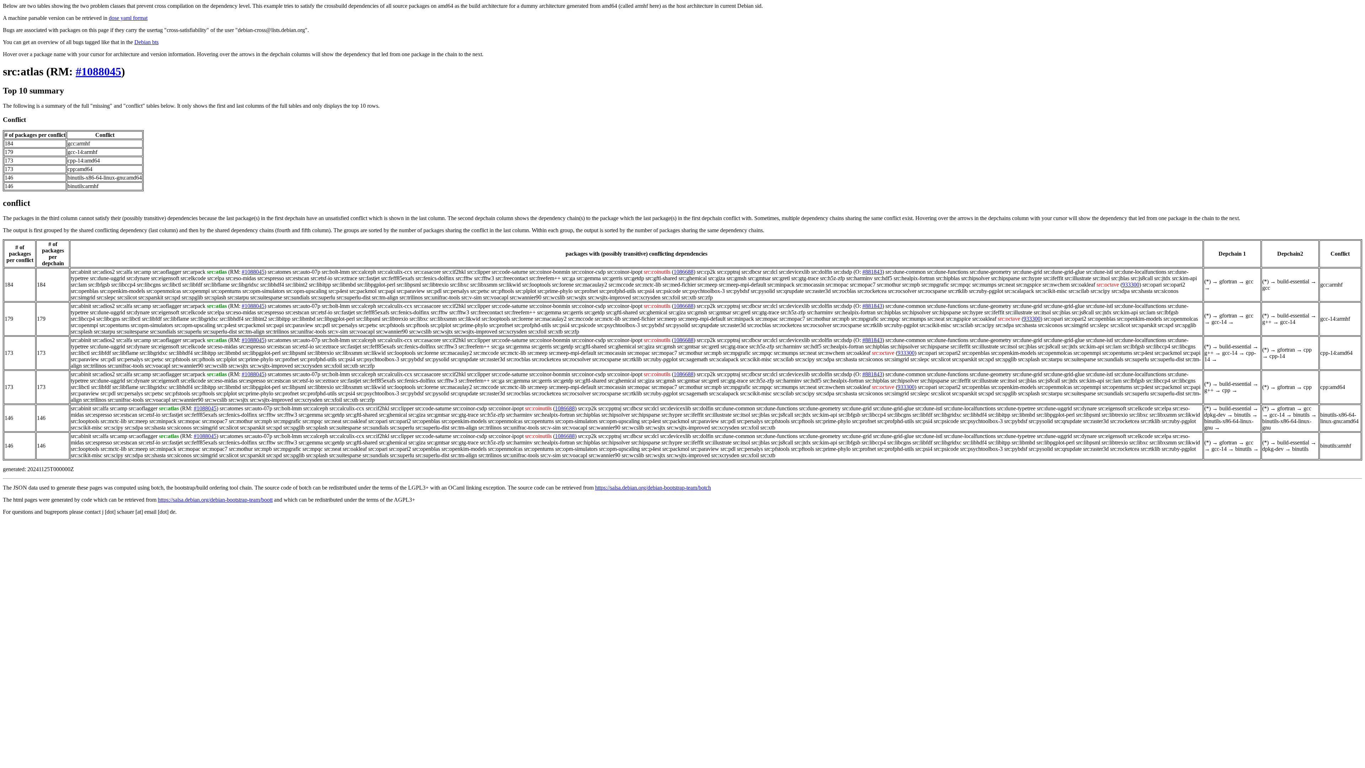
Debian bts (146, 42)
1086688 (684, 272)
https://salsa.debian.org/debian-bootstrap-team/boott (215, 500)
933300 (1130, 285)
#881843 (872, 272)
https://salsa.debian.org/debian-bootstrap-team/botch (653, 488)
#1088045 (98, 71)
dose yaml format (128, 18)
